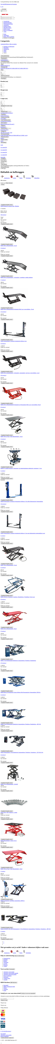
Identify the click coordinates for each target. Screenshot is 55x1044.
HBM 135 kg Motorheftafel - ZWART (9, 784)
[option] (5, 952)
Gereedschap (6, 21)
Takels (4, 50)
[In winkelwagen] (1, 253)
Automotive (6, 25)
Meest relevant (9, 183)
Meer (5, 53)
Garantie (5, 979)
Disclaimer (5, 977)
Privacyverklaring (7, 975)
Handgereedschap (7, 22)
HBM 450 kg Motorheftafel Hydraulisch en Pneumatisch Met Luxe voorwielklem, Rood (21, 404)
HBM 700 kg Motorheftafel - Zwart (9, 565)
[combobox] (7, 17)
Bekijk (2, 221)
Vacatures (14, 4)
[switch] (1, 9)
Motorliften (6, 47)
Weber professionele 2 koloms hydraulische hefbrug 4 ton (14, 341)
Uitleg (10, 111)
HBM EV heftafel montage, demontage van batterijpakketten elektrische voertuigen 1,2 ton (21, 468)
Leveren (5, 963)
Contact (5, 966)
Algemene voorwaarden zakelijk (10, 973)
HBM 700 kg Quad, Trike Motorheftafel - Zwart (11, 436)
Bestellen (5, 959)
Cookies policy (6, 978)
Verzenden (5, 962)
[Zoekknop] (14, 17)
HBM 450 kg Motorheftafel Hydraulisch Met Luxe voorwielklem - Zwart (17, 309)
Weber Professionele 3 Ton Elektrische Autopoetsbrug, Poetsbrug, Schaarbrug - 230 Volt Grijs (22, 752)
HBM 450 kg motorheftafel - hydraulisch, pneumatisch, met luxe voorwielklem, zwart (20, 373)
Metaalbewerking (7, 27)
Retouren (5, 965)
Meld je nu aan (4, 1000)
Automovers (6, 49)
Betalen (5, 961)
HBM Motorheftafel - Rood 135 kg (9, 840)
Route (4, 990)
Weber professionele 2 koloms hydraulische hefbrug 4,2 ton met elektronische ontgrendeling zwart (23, 533)
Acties (4, 31)
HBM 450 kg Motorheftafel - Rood (9, 628)
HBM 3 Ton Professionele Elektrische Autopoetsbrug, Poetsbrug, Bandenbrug (18, 660)
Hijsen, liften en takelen (8, 36)
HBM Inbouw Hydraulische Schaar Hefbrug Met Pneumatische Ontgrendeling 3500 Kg (20, 692)
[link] (5, 57)
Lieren (4, 51)
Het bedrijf (5, 985)
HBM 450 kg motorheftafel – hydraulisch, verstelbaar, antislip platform (17, 277)
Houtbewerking (7, 26)
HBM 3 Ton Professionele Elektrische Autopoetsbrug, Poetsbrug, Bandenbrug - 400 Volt (21, 724)
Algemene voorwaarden (8, 972)
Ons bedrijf (3, 4)
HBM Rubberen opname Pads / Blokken (10, 206)
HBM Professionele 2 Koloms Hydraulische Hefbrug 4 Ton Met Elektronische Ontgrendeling (22, 501)
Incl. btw (4, 9)
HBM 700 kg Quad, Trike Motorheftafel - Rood (11, 869)
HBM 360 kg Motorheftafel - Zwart (9, 245)
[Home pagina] (5, 15)
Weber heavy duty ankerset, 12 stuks (9, 812)
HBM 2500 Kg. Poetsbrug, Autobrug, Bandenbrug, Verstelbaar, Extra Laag (18, 597)
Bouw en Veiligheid (7, 30)
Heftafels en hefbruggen (8, 46)
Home (4, 34)
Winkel (5, 987)
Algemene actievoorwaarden (9, 974)
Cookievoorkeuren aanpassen (7, 1037)
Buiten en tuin (6, 29)
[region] (27, 177)
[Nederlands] (4, 11)
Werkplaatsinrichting (8, 23)
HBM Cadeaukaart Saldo (9, 986)
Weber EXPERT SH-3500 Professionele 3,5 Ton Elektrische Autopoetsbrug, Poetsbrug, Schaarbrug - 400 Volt (26, 929)
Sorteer (2, 184)
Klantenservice (9, 4)
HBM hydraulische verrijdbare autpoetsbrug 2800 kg (12, 900)
